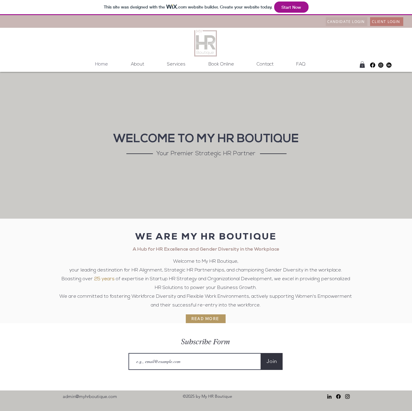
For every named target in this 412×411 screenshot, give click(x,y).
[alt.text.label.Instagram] (380, 65)
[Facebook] (372, 65)
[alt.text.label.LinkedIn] (388, 65)
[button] (362, 64)
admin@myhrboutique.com (90, 396)
